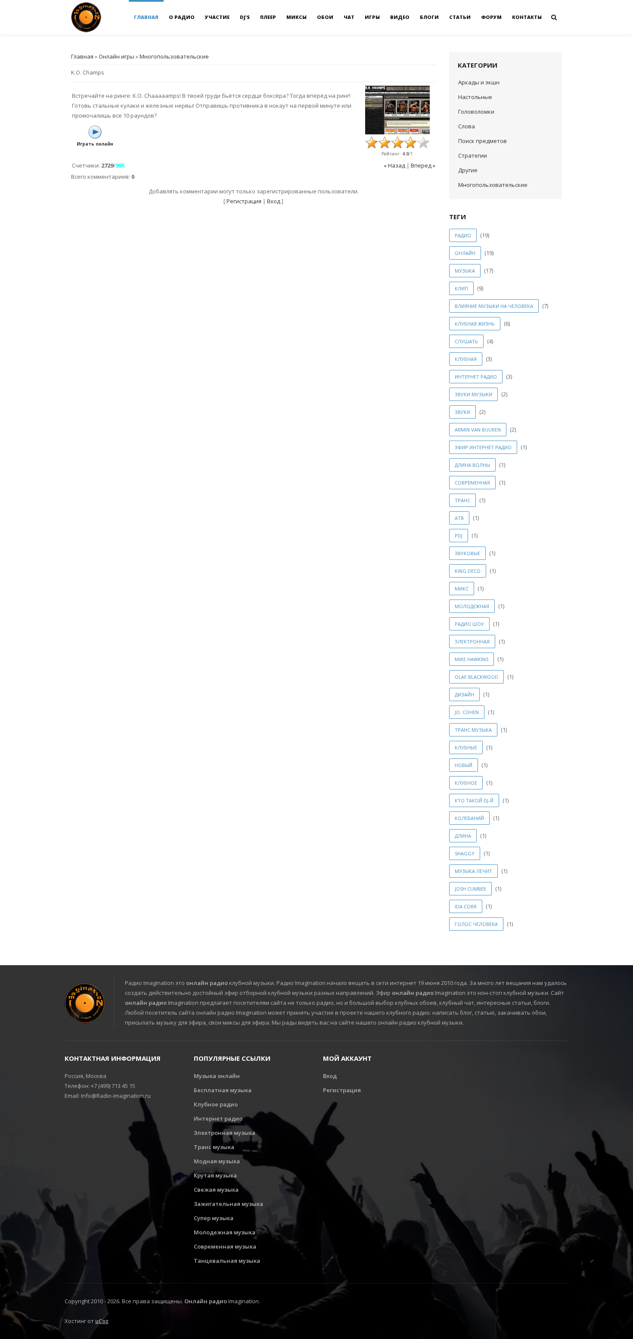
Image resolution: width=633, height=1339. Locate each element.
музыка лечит (473, 871)
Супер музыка (213, 1218)
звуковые (467, 553)
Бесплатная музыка (222, 1090)
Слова (466, 126)
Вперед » (423, 165)
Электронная (472, 641)
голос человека (476, 924)
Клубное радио (216, 1104)
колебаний (469, 818)
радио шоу (469, 624)
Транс (462, 500)
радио (463, 235)
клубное (466, 783)
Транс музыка (214, 1147)
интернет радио (476, 376)
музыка (465, 270)
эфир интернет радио (483, 447)
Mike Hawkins (471, 659)
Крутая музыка (215, 1175)
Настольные (475, 97)
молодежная (472, 606)
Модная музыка (217, 1161)
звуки (462, 412)
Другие (468, 170)
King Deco (468, 571)
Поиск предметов (482, 141)
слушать (466, 341)
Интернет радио (218, 1118)
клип (461, 288)
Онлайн (465, 253)
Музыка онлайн (217, 1076)
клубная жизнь (475, 323)
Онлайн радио (205, 1301)
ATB (459, 518)
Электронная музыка (224, 1133)
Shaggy (465, 853)
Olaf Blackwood (476, 677)
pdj (458, 535)
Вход (273, 201)
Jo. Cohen (467, 712)
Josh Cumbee (470, 888)
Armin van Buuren (478, 429)
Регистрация (244, 201)
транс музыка (473, 730)
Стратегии (472, 155)
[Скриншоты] (397, 110)
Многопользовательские (174, 56)
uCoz (102, 1321)
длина (463, 836)
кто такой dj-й (474, 800)
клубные (466, 747)
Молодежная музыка (224, 1232)
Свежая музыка (216, 1189)
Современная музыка (225, 1246)
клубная (466, 359)
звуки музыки (473, 394)
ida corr (466, 906)
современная (472, 482)
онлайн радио (207, 983)
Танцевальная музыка (227, 1260)
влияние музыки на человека (494, 306)
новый (463, 765)
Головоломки (476, 111)
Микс (462, 588)
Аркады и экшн (479, 82)
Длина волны (472, 465)
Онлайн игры (116, 56)
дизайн (464, 694)
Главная (82, 56)
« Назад (394, 165)
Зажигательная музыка (228, 1204)
